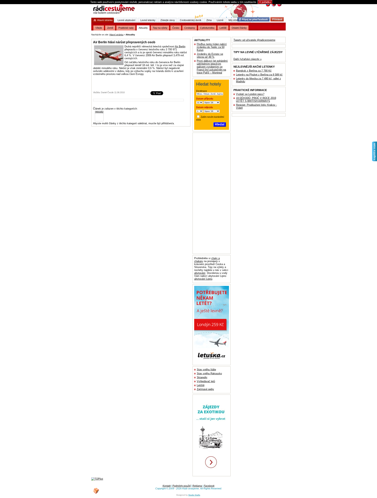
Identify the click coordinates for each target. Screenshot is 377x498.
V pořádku (265, 2)
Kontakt (167, 485)
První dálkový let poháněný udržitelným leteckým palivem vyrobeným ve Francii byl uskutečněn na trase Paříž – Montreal (212, 66)
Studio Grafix (194, 495)
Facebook (209, 485)
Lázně (220, 20)
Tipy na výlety (160, 28)
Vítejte (98, 28)
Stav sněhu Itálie (206, 369)
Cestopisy (189, 28)
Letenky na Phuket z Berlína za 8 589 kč (259, 74)
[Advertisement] (184, 33)
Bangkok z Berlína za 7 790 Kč (254, 70)
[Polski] (279, 6)
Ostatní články (239, 28)
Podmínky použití (181, 485)
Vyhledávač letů (206, 381)
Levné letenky (147, 20)
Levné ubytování (126, 20)
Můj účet (233, 20)
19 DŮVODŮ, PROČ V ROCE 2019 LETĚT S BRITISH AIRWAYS (256, 99)
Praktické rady (126, 28)
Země (110, 28)
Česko (175, 28)
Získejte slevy (167, 20)
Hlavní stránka (116, 34)
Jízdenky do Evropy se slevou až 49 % (210, 55)
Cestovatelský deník (190, 20)
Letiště (200, 385)
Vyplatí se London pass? (250, 94)
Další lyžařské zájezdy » (247, 59)
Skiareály (202, 377)
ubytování (199, 273)
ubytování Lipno (203, 278)
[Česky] (267, 6)
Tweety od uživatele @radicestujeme (254, 40)
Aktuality (143, 28)
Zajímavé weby (205, 389)
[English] (273, 6)
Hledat (219, 124)
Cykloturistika (207, 28)
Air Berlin (180, 46)
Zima (209, 20)
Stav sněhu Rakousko (209, 373)
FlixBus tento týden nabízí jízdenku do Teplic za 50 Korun (212, 47)
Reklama (197, 485)
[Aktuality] (99, 112)
